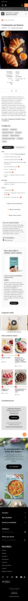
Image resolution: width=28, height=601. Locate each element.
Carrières (4, 568)
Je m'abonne (15, 466)
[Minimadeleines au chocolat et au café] (20, 377)
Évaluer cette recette (17, 28)
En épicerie (4, 562)
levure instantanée (20, 154)
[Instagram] (12, 577)
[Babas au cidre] (7, 346)
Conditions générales (14, 596)
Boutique (4, 553)
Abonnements (5, 559)
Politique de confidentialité (14, 593)
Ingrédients (8, 147)
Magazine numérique (7, 571)
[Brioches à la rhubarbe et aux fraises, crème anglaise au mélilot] (20, 346)
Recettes (4, 550)
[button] (26, 5)
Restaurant (4, 556)
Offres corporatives (6, 565)
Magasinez (14, 303)
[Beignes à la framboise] (7, 377)
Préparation (20, 147)
